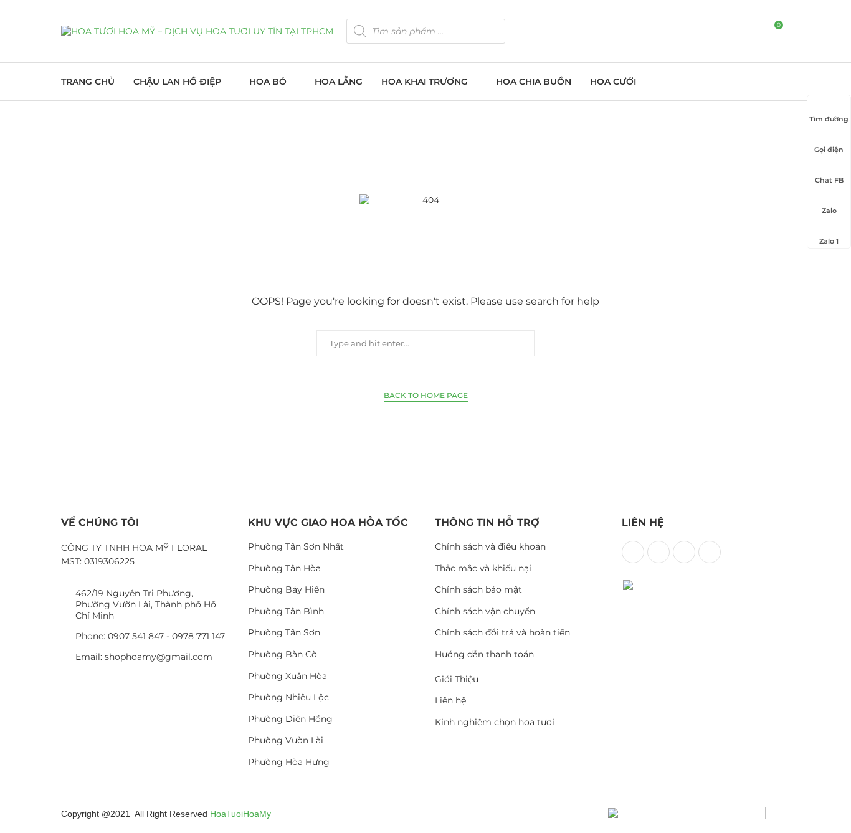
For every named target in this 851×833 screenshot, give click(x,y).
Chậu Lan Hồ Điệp (177, 81)
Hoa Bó (268, 81)
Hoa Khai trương (424, 81)
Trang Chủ (88, 81)
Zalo (829, 210)
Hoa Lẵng (339, 81)
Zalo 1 (829, 241)
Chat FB (829, 180)
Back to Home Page (426, 395)
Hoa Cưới (613, 81)
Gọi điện (829, 149)
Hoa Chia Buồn (533, 81)
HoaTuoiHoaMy (240, 814)
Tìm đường (829, 119)
